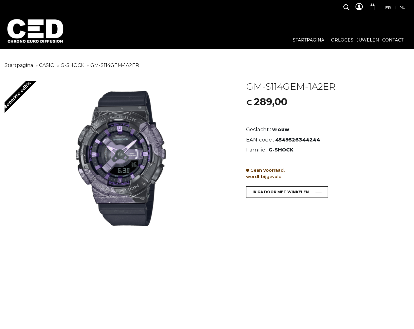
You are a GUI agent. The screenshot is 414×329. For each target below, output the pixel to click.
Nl (402, 7)
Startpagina (308, 40)
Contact (392, 40)
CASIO (47, 65)
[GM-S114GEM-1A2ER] (121, 158)
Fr (388, 7)
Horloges (340, 40)
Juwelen (367, 40)
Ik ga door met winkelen (280, 192)
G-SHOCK (73, 65)
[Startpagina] (35, 35)
